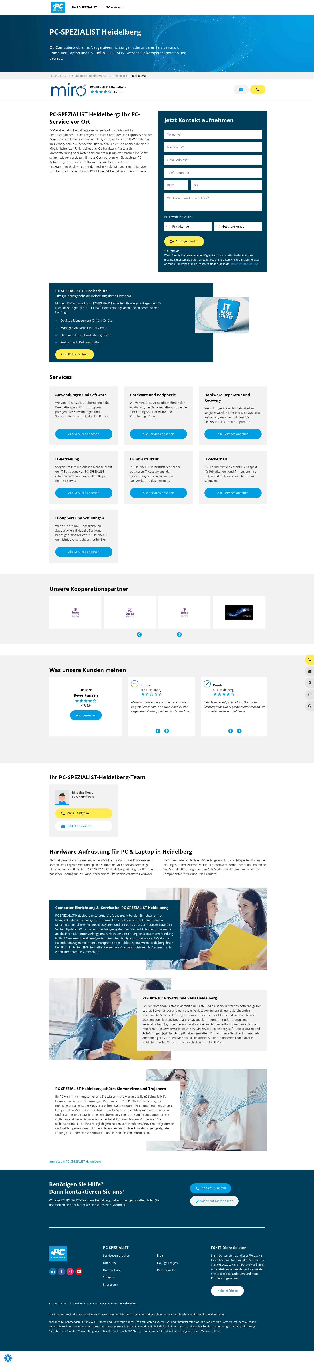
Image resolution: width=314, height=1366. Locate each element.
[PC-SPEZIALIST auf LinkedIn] (52, 1271)
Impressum (111, 1285)
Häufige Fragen (167, 1263)
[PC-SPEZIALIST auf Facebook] (61, 1271)
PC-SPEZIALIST (58, 75)
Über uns (109, 1263)
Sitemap (108, 1277)
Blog (160, 1256)
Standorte (78, 75)
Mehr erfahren (227, 1291)
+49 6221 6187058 (211, 1188)
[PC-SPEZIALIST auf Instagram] (70, 1271)
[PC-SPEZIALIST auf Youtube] (78, 1271)
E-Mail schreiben (76, 826)
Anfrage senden (184, 241)
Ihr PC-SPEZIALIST (84, 7)
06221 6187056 (75, 813)
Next (178, 634)
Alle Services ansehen (84, 434)
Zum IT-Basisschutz (74, 354)
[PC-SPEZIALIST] (56, 6)
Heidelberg (120, 75)
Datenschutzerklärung (244, 264)
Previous (138, 634)
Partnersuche (166, 1270)
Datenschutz (111, 1270)
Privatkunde (180, 226)
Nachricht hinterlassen (214, 1201)
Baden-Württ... (98, 75)
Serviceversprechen (116, 1256)
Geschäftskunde (233, 226)
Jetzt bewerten (85, 715)
